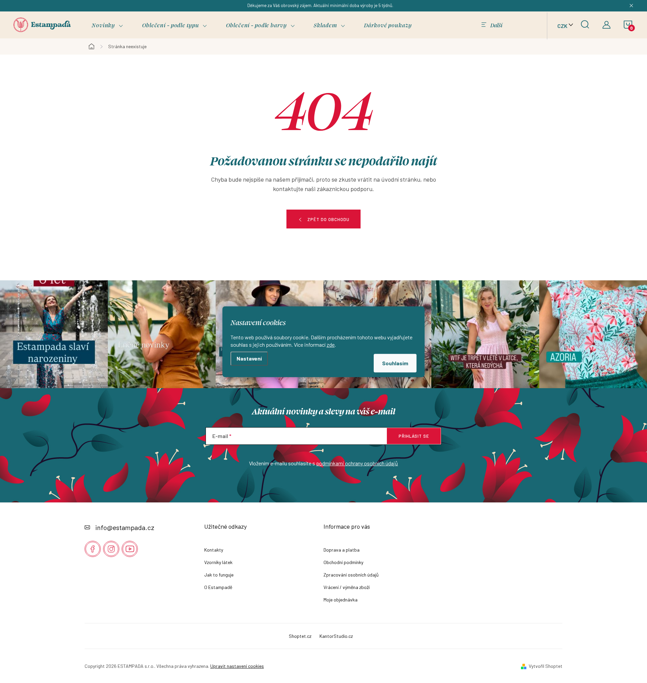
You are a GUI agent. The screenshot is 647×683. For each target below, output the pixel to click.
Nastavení (249, 358)
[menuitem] (107, 25)
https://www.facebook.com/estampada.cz (93, 549)
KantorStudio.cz (336, 636)
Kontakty (213, 550)
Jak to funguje (219, 575)
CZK (562, 26)
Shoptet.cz (300, 636)
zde (331, 344)
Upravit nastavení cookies (237, 666)
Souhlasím (395, 363)
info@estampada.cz (124, 527)
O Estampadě (218, 587)
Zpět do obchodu (328, 219)
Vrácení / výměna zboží (347, 587)
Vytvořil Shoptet (545, 666)
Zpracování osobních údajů (351, 575)
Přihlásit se (414, 436)
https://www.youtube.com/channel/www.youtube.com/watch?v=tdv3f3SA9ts (130, 549)
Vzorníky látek (218, 562)
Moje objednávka (341, 599)
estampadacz (111, 549)
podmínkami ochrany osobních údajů (357, 463)
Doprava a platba (342, 550)
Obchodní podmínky (343, 562)
